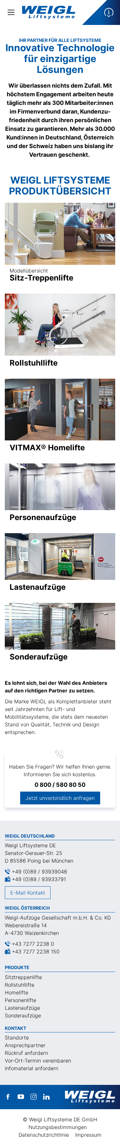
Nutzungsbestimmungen (57, 1127)
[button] (101, 12)
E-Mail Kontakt (27, 892)
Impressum (88, 1135)
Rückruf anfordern (26, 1053)
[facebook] (8, 1097)
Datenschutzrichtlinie (44, 1135)
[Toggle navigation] (11, 12)
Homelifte (16, 992)
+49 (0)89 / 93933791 (39, 879)
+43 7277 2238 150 (36, 951)
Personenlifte (20, 1000)
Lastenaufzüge (22, 1008)
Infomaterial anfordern (31, 1068)
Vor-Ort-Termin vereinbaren (38, 1060)
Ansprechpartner (25, 1045)
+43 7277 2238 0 (33, 944)
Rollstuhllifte (19, 985)
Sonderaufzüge (23, 1015)
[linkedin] (46, 1097)
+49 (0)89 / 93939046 (39, 871)
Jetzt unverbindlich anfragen (60, 798)
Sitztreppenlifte (23, 977)
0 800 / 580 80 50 (60, 784)
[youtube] (21, 1097)
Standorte (17, 1037)
